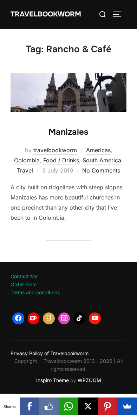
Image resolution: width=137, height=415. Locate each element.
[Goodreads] (49, 318)
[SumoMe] (127, 406)
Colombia (27, 160)
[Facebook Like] (49, 406)
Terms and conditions (35, 292)
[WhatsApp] (68, 406)
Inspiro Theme (52, 380)
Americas (98, 150)
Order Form (24, 284)
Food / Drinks (61, 160)
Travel (25, 170)
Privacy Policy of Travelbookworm (50, 353)
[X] (88, 406)
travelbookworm (55, 150)
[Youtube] (95, 318)
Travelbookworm (46, 14)
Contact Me (24, 276)
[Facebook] (18, 318)
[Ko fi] (33, 318)
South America (102, 160)
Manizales (68, 132)
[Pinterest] (108, 406)
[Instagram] (64, 318)
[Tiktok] (79, 318)
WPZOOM (89, 380)
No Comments (101, 170)
